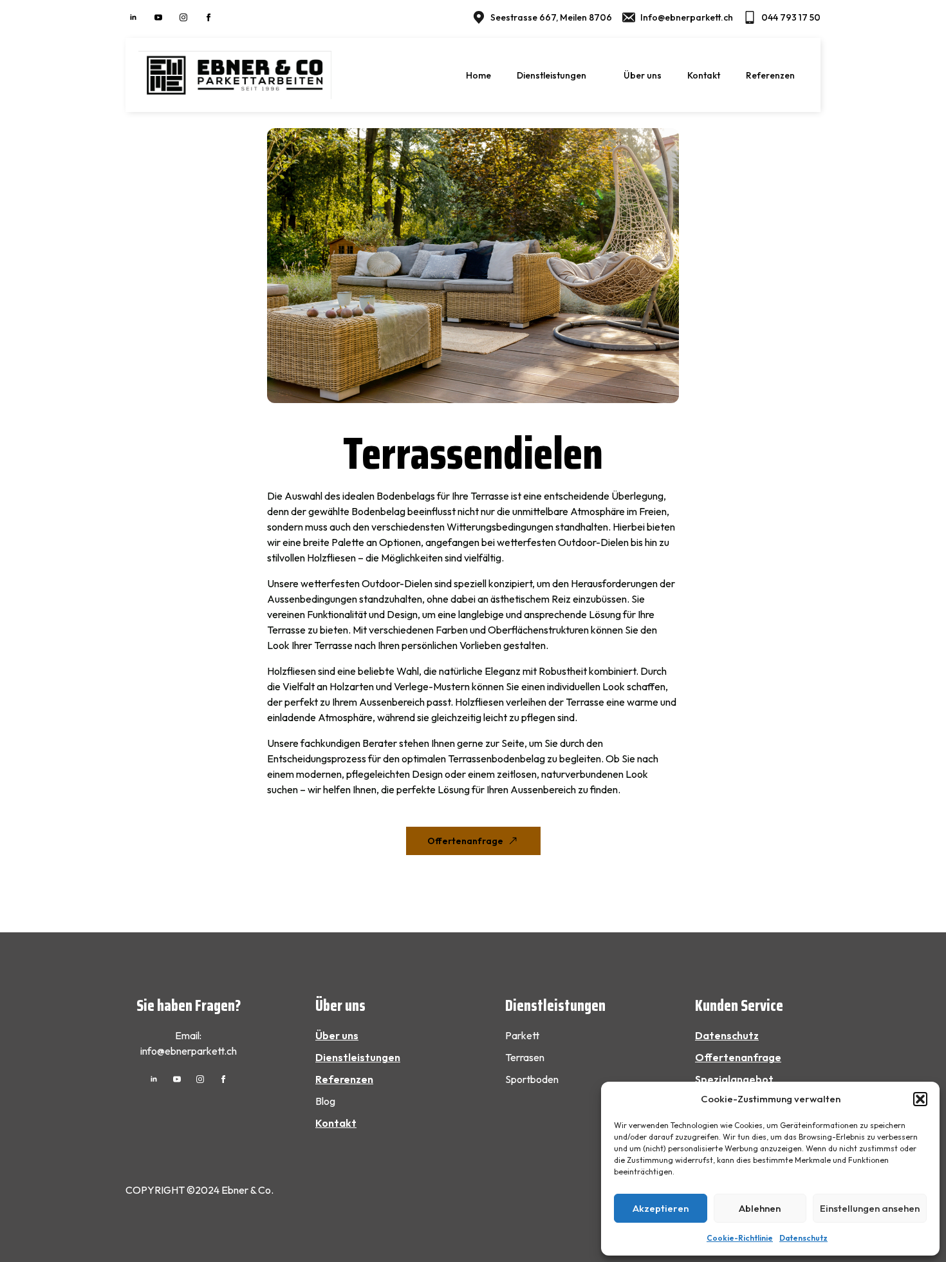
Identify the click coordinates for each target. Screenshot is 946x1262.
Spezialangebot (734, 1079)
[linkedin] (133, 17)
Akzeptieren (661, 1208)
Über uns (643, 75)
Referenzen (770, 75)
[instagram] (183, 17)
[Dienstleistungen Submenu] (598, 75)
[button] (920, 1099)
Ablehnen (760, 1208)
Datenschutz (803, 1238)
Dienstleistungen (551, 75)
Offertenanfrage (738, 1057)
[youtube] (158, 17)
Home (478, 75)
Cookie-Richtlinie (740, 1238)
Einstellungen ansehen (870, 1208)
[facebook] (208, 17)
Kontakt (703, 75)
